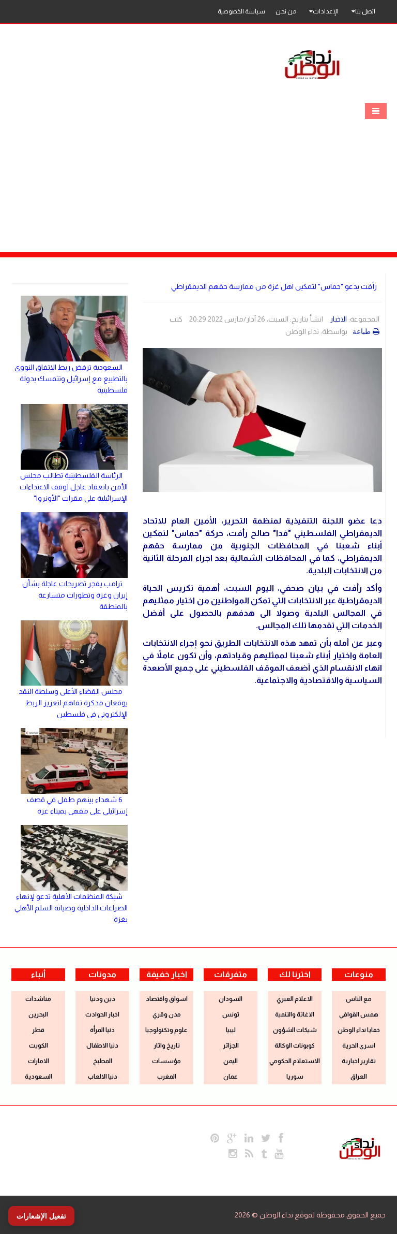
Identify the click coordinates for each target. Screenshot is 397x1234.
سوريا (294, 1076)
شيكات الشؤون (295, 1030)
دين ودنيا (102, 999)
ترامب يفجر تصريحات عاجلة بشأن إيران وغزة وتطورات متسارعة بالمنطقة (75, 595)
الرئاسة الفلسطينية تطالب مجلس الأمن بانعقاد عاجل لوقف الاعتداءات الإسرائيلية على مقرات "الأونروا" (74, 486)
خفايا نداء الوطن (359, 1030)
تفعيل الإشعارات (41, 1216)
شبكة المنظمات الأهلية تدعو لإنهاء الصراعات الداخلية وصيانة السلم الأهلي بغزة (71, 907)
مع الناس (359, 999)
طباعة (362, 331)
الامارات (38, 1061)
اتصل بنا (365, 11)
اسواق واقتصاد (167, 999)
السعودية (38, 1076)
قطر (38, 1030)
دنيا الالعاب (102, 1076)
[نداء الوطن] (360, 1147)
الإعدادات (326, 11)
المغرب (166, 1076)
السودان (230, 999)
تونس (230, 1014)
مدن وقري (166, 1014)
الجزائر (231, 1045)
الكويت (38, 1045)
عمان (230, 1076)
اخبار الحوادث (102, 1014)
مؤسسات (166, 1061)
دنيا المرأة (102, 1030)
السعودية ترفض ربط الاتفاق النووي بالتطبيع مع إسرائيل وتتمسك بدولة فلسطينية (71, 378)
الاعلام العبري (295, 999)
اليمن (230, 1061)
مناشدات (38, 999)
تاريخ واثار (167, 1045)
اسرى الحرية (358, 1045)
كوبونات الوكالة (294, 1045)
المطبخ (102, 1061)
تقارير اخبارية (359, 1061)
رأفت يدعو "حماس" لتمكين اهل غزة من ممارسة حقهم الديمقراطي (274, 286)
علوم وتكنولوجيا (166, 1030)
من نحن (286, 11)
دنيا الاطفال (102, 1045)
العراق (358, 1076)
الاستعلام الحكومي (294, 1061)
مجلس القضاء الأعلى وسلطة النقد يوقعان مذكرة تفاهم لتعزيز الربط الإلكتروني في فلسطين (73, 702)
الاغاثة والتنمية (294, 1014)
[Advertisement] (198, 174)
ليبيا (231, 1030)
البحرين (38, 1014)
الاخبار (338, 319)
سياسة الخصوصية (241, 11)
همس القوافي (358, 1014)
